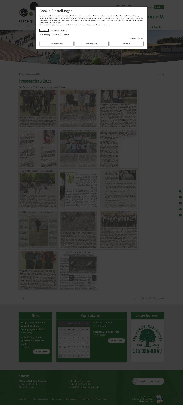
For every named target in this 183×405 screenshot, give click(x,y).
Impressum (44, 30)
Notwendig (46, 35)
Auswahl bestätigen (91, 44)
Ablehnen (126, 44)
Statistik (65, 35)
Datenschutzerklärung (58, 30)
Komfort (56, 35)
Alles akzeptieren (56, 44)
